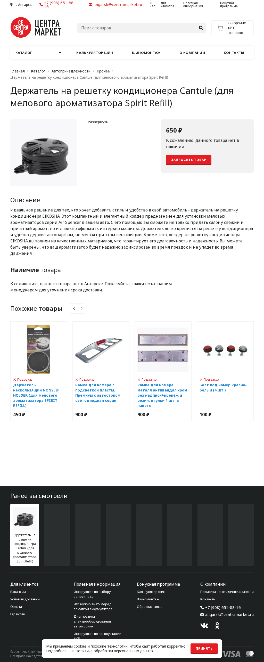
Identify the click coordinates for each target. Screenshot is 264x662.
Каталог (38, 71)
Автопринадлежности (71, 71)
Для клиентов (167, 4)
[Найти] (201, 28)
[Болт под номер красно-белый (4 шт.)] (225, 371)
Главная (17, 71)
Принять (204, 648)
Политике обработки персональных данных (114, 650)
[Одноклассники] (217, 626)
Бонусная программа (229, 4)
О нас (152, 4)
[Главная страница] (36, 27)
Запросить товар (188, 160)
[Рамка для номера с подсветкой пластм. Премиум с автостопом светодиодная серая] (101, 371)
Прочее (103, 71)
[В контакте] (204, 626)
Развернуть (98, 121)
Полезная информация (193, 4)
